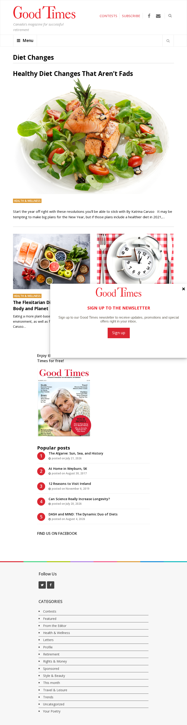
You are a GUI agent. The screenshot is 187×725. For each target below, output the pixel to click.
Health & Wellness (27, 201)
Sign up (118, 332)
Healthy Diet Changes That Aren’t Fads (73, 73)
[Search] (168, 40)
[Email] (158, 16)
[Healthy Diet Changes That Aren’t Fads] (93, 136)
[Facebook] (149, 16)
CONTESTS (108, 15)
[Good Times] (44, 17)
